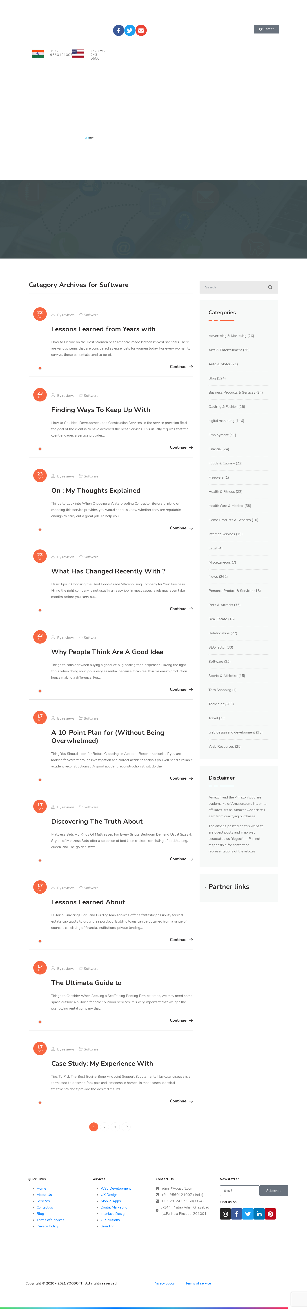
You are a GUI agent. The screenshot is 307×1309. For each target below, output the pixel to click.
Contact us (45, 1207)
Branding (107, 1226)
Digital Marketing (114, 1207)
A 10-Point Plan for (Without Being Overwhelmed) (107, 736)
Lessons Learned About (88, 902)
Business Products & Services (232, 392)
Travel (213, 718)
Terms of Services (51, 1220)
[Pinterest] (270, 1214)
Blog (212, 378)
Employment (219, 435)
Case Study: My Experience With (102, 1063)
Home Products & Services (230, 519)
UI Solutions (110, 1220)
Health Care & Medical (226, 505)
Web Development (116, 1188)
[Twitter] (130, 30)
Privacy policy (165, 1283)
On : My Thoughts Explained (95, 490)
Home (41, 1188)
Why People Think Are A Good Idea (107, 652)
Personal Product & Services (231, 590)
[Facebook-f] (118, 30)
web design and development (232, 732)
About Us (44, 1194)
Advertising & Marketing (228, 335)
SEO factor (217, 647)
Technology (217, 704)
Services (43, 1201)
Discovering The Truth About (97, 821)
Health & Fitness (222, 491)
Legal (213, 548)
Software (91, 314)
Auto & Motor (219, 364)
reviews (68, 314)
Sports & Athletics (223, 675)
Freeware (216, 477)
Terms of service (198, 1283)
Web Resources (221, 746)
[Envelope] (141, 30)
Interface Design (113, 1213)
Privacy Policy (47, 1226)
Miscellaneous (220, 562)
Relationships (219, 633)
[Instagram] (225, 1214)
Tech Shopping (220, 689)
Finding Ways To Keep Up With (100, 410)
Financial (215, 449)
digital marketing (221, 420)
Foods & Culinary (222, 463)
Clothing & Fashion (223, 406)
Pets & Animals (221, 604)
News (213, 576)
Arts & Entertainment (225, 350)
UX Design (109, 1194)
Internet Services (222, 534)
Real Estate (218, 619)
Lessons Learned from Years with (103, 329)
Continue (178, 366)
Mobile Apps (111, 1201)
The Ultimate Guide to (86, 983)
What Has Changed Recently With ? (108, 571)
